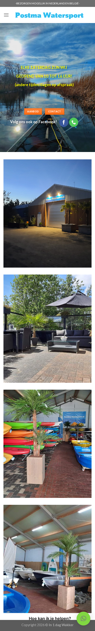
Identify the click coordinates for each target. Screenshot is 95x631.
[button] (83, 618)
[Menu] (6, 14)
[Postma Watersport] (49, 15)
